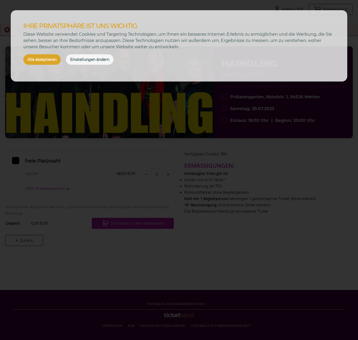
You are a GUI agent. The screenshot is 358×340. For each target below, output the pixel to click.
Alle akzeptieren (42, 59)
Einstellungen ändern (89, 59)
